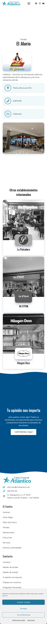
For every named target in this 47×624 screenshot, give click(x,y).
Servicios (6, 542)
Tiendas (6, 527)
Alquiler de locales (10, 567)
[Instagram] (40, 3)
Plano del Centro (10, 522)
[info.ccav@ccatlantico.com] (5, 487)
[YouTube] (43, 3)
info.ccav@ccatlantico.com (18, 487)
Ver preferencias (23, 615)
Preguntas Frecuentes (12, 587)
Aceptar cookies (23, 602)
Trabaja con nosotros (12, 582)
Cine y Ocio (7, 537)
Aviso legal (31, 620)
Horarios (6, 512)
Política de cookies (18, 620)
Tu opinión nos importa (12, 577)
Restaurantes (8, 532)
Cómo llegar (8, 517)
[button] (29, 3)
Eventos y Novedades (12, 548)
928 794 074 (12, 491)
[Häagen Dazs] (23, 341)
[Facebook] (36, 3)
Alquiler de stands (10, 572)
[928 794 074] (5, 491)
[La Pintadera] (23, 227)
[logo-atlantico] (11, 3)
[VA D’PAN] (23, 284)
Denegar (23, 608)
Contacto (7, 562)
